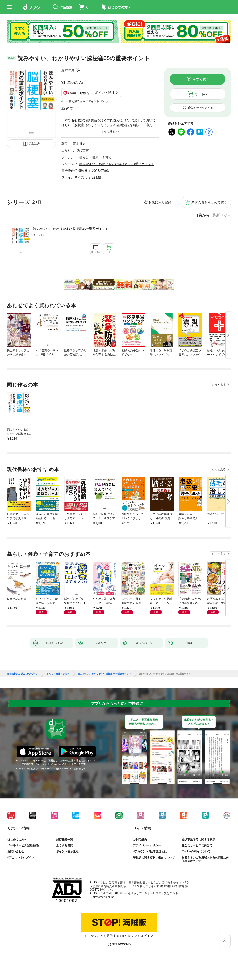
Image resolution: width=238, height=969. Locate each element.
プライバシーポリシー (147, 845)
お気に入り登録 (160, 202)
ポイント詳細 (105, 93)
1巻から (203, 215)
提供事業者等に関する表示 (198, 839)
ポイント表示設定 (67, 851)
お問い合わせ (15, 851)
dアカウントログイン (20, 857)
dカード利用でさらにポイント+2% (83, 101)
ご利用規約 (140, 839)
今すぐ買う (201, 79)
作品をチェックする (200, 107)
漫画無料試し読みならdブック (23, 674)
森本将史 (67, 70)
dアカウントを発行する (102, 936)
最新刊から (221, 215)
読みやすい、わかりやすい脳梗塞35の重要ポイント (71, 229)
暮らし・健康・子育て (95, 157)
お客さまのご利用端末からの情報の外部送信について (205, 859)
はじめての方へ (17, 839)
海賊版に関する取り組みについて (154, 857)
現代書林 (82, 150)
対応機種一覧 (64, 839)
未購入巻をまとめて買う (209, 202)
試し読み (34, 143)
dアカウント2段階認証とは (150, 851)
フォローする (77, 70)
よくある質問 (64, 845)
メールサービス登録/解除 (23, 845)
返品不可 (67, 108)
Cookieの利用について (196, 851)
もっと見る (219, 384)
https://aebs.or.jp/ (103, 897)
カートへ (201, 94)
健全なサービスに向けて (197, 845)
